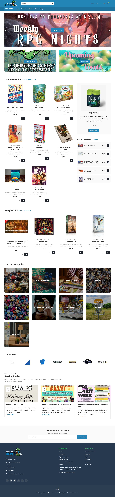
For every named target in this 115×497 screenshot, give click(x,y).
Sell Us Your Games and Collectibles (68, 469)
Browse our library (30, 61)
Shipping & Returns (64, 457)
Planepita (15, 189)
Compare (87, 462)
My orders (88, 454)
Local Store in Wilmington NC (66, 462)
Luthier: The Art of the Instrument (15, 148)
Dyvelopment (75, 492)
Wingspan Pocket (98, 241)
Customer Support (63, 459)
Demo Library (39, 9)
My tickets (87, 457)
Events (31, 9)
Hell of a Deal (44, 241)
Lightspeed (63, 492)
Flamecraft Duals (63, 107)
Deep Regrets (93, 113)
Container (39, 147)
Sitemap (61, 464)
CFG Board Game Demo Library (67, 472)
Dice (5, 296)
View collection (29, 79)
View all (94, 139)
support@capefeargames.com (15, 474)
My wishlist (88, 459)
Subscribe (83, 437)
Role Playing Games (37, 268)
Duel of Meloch (71, 241)
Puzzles (88, 268)
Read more (9, 415)
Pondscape (39, 107)
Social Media (62, 454)
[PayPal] (57, 489)
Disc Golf (88, 296)
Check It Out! (84, 61)
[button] (5, 30)
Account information (90, 451)
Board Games (62, 268)
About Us (61, 451)
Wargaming (62, 296)
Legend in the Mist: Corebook (63, 148)
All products (88, 464)
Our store (24, 9)
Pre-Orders (7, 323)
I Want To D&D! (57, 30)
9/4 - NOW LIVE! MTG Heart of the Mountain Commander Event (16, 243)
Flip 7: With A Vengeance (15, 107)
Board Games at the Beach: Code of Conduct (70, 467)
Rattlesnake (39, 189)
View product (93, 130)
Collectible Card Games (38, 296)
